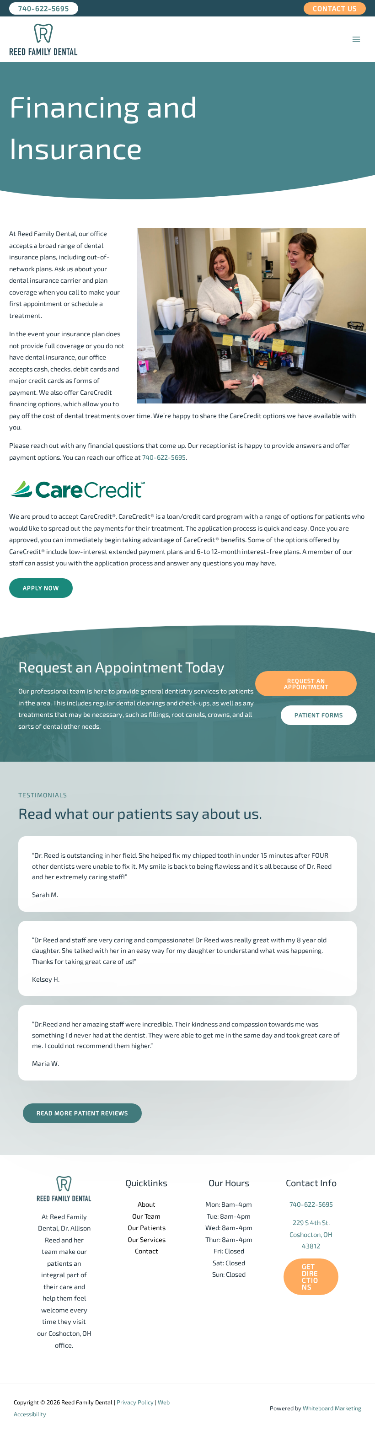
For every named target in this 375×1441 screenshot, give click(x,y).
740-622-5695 (164, 457)
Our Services (147, 1239)
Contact (146, 1251)
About (146, 1204)
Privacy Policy (135, 1402)
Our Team (146, 1216)
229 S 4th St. (311, 1222)
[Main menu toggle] (356, 39)
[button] (43, 8)
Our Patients (147, 1227)
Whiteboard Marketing (332, 1408)
